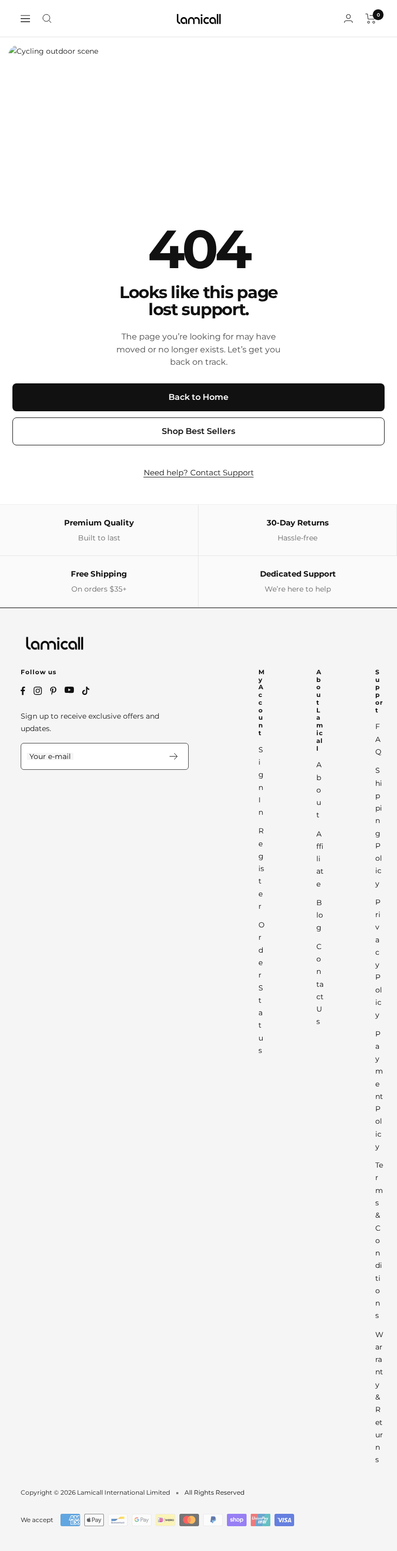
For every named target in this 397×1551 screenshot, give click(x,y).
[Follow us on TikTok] (85, 691)
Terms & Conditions (379, 1240)
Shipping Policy (378, 827)
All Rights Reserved (215, 1492)
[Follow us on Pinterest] (53, 691)
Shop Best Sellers (198, 431)
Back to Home (198, 397)
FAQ (378, 739)
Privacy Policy (378, 958)
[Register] (174, 756)
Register (261, 868)
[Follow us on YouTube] (69, 690)
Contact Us (320, 984)
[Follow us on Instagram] (38, 691)
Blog (319, 915)
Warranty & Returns (379, 1397)
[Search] (47, 18)
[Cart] (370, 18)
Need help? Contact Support (199, 472)
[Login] (348, 18)
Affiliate (320, 859)
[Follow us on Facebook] (23, 691)
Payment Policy (379, 1090)
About (319, 789)
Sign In (261, 781)
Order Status (261, 987)
